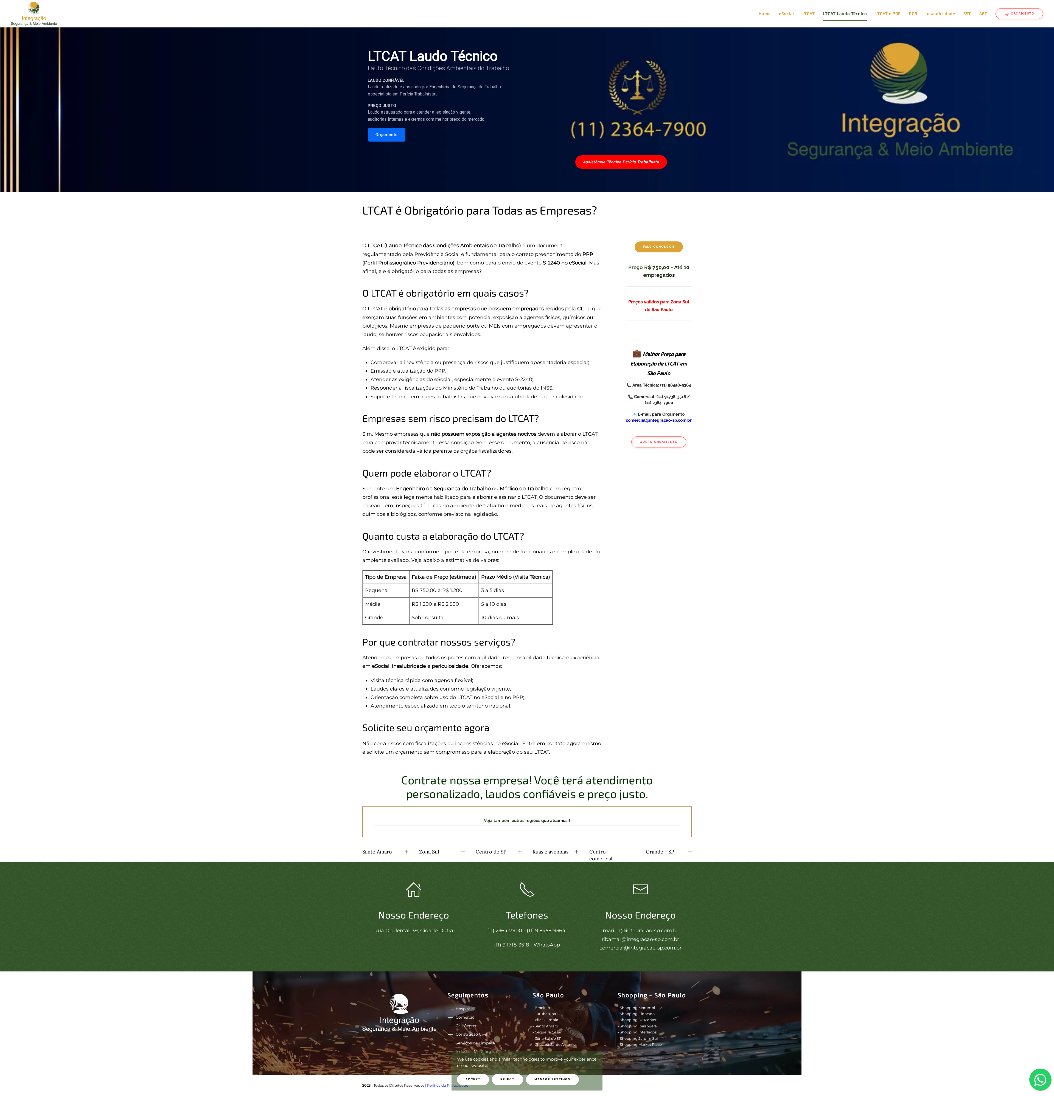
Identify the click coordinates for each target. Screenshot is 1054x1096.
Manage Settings (552, 1079)
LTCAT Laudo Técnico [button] (845, 13)
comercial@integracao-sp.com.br (659, 420)
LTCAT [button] (808, 13)
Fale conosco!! (658, 247)
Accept (473, 1079)
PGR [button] (913, 13)
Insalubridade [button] (940, 13)
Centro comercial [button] (600, 855)
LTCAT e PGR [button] (888, 13)
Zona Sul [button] (429, 852)
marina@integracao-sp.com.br (640, 931)
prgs (679, 1085)
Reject (507, 1079)
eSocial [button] (786, 13)
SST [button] (967, 13)
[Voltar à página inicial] (34, 13)
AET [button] (983, 13)
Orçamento (1023, 13)
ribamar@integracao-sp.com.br (640, 939)
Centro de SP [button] (491, 852)
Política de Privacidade (447, 1085)
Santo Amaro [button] (377, 852)
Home (765, 13)
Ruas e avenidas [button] (550, 852)
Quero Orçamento (659, 442)
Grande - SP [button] (660, 852)
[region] (527, 109)
